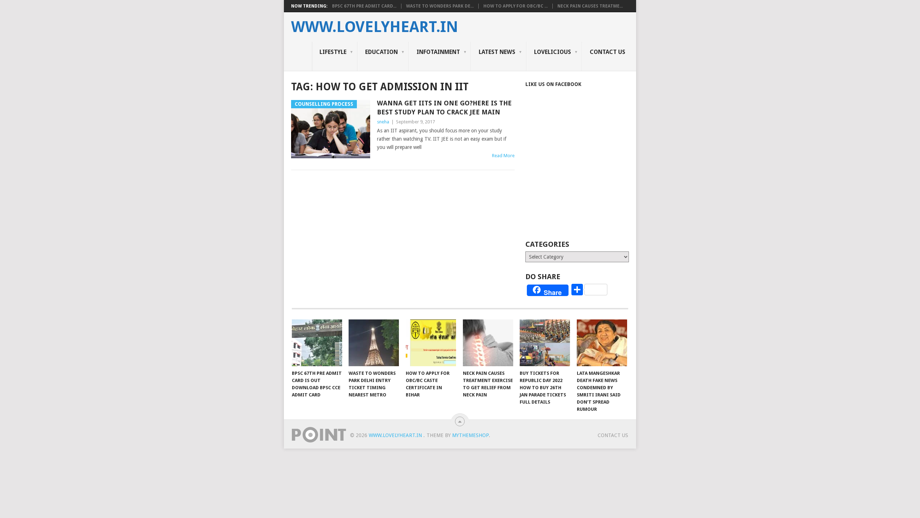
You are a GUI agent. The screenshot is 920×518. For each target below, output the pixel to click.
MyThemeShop (470, 435)
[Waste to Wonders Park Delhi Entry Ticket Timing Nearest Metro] (374, 342)
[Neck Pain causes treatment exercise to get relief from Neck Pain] (488, 342)
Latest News (497, 52)
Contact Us (607, 52)
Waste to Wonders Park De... (440, 6)
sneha (383, 121)
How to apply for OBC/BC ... (515, 6)
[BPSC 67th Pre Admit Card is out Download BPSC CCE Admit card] (317, 342)
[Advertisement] (585, 173)
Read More (503, 155)
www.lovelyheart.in (374, 27)
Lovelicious (552, 52)
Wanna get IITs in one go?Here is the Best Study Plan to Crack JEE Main (444, 107)
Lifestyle (332, 52)
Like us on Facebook (553, 84)
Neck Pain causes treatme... (590, 6)
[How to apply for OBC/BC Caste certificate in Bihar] (431, 342)
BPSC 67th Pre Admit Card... (364, 6)
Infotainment (438, 52)
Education (381, 52)
